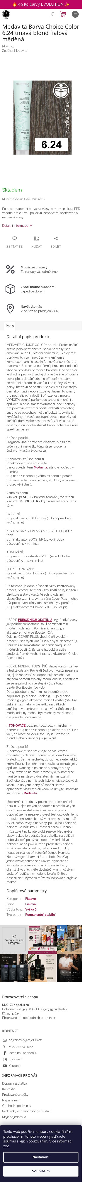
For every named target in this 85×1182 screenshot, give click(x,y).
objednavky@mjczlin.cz (25, 1040)
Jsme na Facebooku (23, 1053)
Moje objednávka (14, 1117)
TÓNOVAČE (17, 725)
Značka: (14, 50)
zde (6, 1146)
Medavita (40, 467)
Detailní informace (15, 225)
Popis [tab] (10, 326)
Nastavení (40, 1157)
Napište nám (11, 1100)
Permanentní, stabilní (40, 914)
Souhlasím (41, 1171)
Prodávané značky (15, 1094)
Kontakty (8, 1089)
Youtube (14, 1066)
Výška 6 (31, 909)
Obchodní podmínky (16, 1106)
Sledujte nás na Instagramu (14, 941)
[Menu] (75, 14)
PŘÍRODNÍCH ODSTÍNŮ (35, 620)
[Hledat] (52, 14)
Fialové (30, 898)
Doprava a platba (14, 1083)
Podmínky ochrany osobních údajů (26, 1111)
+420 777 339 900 (21, 1046)
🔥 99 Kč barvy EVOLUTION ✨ (41, 4)
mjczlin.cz (16, 1059)
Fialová (30, 904)
